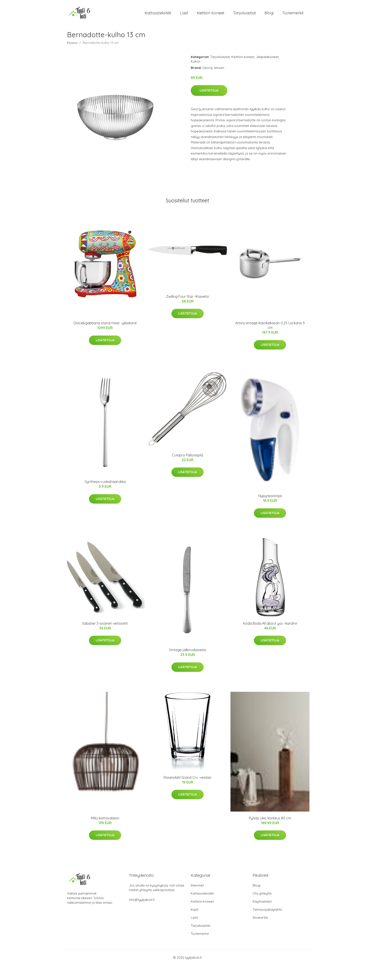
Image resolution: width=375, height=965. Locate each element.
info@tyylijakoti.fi (142, 900)
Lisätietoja (209, 90)
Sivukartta (260, 917)
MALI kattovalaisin (105, 818)
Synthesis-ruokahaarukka (105, 481)
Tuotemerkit (293, 12)
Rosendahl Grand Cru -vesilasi (187, 777)
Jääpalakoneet (267, 57)
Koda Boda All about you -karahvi (270, 623)
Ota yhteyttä (262, 893)
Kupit (194, 909)
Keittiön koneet (210, 12)
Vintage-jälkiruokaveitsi (187, 650)
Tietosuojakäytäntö (267, 909)
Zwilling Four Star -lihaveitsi (187, 296)
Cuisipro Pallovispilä (187, 455)
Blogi (269, 12)
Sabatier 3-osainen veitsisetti (105, 623)
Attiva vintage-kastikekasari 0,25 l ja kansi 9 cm (270, 325)
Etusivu (72, 43)
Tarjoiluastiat (244, 12)
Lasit (184, 12)
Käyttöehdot (262, 901)
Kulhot (195, 61)
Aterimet (197, 885)
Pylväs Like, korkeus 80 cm (270, 818)
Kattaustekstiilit (158, 12)
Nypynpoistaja (270, 496)
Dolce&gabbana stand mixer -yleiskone (105, 323)
